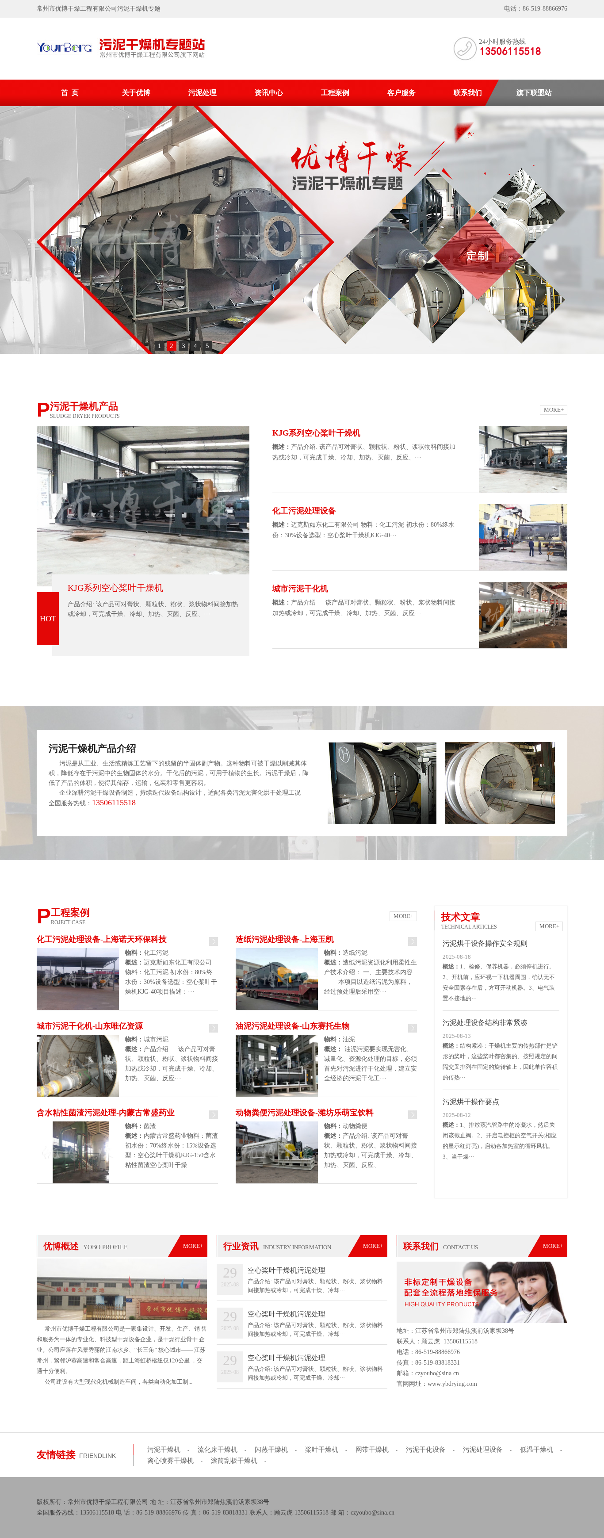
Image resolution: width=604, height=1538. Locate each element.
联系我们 (468, 92)
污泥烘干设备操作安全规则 (485, 943)
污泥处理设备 (483, 1449)
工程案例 (335, 92)
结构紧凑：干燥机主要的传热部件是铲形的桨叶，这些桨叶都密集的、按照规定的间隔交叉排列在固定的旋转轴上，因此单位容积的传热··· (500, 1061)
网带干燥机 (372, 1449)
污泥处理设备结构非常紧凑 (485, 1022)
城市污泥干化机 (300, 588)
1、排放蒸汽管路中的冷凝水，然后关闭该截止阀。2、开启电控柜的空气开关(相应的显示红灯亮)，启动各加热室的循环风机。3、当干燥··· (500, 1140)
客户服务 (401, 92)
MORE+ (193, 1246)
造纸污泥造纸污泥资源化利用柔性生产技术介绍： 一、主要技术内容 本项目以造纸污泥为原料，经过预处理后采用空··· (370, 972)
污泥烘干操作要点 (471, 1102)
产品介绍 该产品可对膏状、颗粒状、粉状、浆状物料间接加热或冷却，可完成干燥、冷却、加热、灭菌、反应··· (363, 607)
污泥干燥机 (163, 1449)
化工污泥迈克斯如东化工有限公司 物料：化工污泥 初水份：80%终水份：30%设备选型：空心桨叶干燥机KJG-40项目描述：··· (171, 972)
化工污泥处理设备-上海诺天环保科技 (102, 939)
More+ (554, 409)
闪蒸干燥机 (271, 1449)
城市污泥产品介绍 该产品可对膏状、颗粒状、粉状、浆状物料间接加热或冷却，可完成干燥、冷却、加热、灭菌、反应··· (171, 1059)
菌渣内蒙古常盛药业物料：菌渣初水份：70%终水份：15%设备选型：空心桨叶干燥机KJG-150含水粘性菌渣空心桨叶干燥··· (171, 1145)
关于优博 (136, 92)
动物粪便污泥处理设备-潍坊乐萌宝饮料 (305, 1112)
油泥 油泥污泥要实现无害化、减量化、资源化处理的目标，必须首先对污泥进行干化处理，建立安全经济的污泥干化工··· (370, 1059)
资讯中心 (269, 92)
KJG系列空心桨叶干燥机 (115, 588)
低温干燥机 (536, 1449)
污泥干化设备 (426, 1449)
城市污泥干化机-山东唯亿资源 (90, 1026)
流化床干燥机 (217, 1449)
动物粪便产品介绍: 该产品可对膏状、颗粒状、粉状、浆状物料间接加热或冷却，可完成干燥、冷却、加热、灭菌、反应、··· (370, 1145)
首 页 (70, 92)
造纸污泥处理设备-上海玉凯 (285, 939)
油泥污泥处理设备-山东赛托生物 (293, 1026)
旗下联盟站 (534, 92)
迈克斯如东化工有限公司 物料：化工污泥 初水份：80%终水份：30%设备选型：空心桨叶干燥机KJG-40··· (363, 530)
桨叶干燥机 (321, 1449)
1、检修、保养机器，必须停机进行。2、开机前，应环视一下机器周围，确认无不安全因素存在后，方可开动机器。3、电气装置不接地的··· (499, 982)
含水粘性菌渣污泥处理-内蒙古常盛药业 (106, 1112)
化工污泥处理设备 (304, 510)
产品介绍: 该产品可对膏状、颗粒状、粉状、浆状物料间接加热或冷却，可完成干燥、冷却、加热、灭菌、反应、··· (153, 609)
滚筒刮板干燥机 (234, 1460)
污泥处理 (202, 92)
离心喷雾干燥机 (170, 1460)
